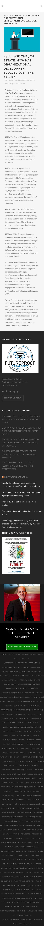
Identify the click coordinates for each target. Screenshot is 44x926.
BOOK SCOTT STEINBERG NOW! (22, 647)
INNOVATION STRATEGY (16, 477)
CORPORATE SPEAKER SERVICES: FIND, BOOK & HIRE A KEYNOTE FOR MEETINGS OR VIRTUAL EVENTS (21, 419)
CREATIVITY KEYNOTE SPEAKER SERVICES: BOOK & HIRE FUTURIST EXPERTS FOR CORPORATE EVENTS (21, 431)
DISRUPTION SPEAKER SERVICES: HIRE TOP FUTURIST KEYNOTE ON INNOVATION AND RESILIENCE (19, 454)
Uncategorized (26, 80)
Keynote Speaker (11, 83)
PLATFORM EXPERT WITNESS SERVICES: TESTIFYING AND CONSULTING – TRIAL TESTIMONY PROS (18, 466)
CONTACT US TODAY (13, 398)
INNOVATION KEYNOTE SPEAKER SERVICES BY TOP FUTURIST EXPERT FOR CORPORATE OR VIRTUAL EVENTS (20, 443)
